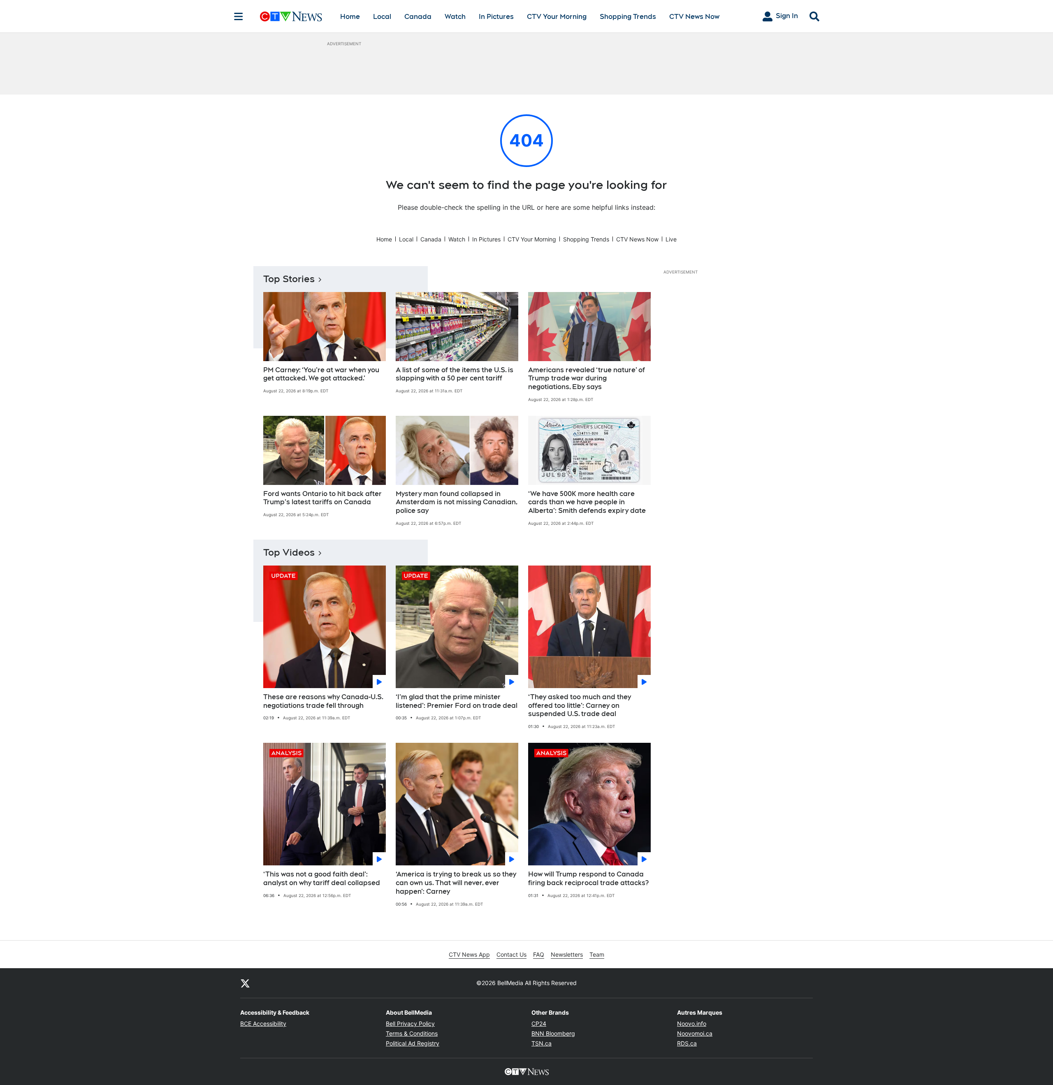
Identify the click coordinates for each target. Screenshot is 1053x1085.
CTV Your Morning (557, 17)
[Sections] (238, 16)
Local (382, 17)
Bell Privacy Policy (410, 1023)
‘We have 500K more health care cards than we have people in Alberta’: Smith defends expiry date (587, 502)
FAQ (538, 954)
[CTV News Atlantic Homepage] (291, 16)
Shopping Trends (628, 17)
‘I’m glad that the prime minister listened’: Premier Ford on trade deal (456, 701)
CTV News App (469, 954)
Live (671, 239)
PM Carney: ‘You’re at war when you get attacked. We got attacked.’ (321, 374)
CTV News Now (694, 17)
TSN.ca (541, 1043)
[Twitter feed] (245, 983)
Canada (417, 17)
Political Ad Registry (412, 1043)
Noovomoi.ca (694, 1033)
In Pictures (496, 17)
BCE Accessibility (263, 1023)
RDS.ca (687, 1043)
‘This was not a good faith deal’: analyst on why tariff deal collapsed (321, 878)
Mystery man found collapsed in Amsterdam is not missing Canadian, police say (456, 502)
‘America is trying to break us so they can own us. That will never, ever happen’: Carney (456, 882)
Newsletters (567, 954)
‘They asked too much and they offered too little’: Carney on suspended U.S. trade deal (579, 705)
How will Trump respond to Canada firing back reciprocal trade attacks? (588, 878)
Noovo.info (691, 1023)
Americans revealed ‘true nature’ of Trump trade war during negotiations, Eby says (586, 378)
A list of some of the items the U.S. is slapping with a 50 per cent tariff (454, 374)
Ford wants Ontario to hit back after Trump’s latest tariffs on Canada (322, 498)
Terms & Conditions (412, 1033)
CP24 (538, 1023)
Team (596, 954)
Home (350, 17)
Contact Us (511, 954)
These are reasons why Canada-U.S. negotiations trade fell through (323, 701)
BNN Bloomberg (553, 1033)
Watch (455, 17)
